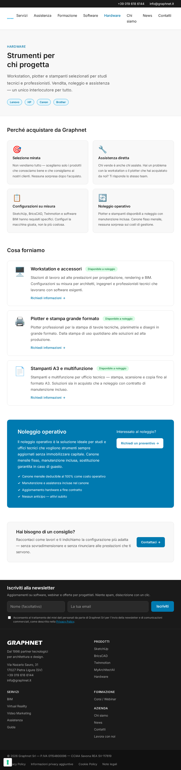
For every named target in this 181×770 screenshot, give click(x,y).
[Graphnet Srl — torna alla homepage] (10, 18)
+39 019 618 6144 (131, 4)
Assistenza (42, 15)
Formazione (67, 15)
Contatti (164, 15)
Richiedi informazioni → (48, 298)
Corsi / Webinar (105, 699)
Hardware (112, 15)
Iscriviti (162, 606)
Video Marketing (19, 713)
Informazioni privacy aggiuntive (52, 764)
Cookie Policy (88, 764)
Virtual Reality (17, 706)
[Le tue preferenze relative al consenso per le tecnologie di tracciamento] (8, 762)
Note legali (109, 764)
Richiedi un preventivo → (140, 443)
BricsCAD (101, 656)
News (147, 15)
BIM (10, 699)
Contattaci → (150, 542)
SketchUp (101, 649)
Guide (11, 727)
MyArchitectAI (104, 670)
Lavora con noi (104, 736)
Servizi (22, 15)
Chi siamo (132, 18)
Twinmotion (102, 662)
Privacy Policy (65, 621)
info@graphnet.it (162, 4)
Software (90, 15)
